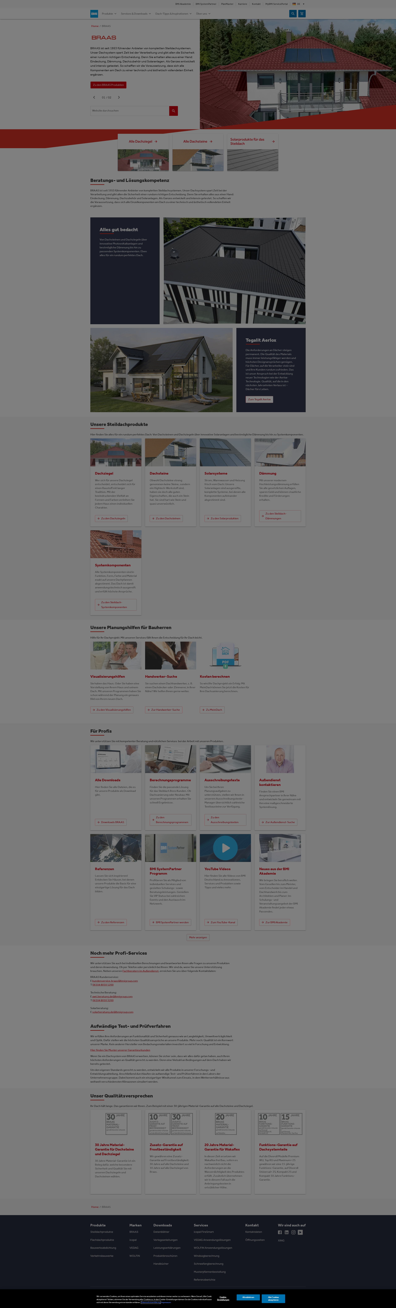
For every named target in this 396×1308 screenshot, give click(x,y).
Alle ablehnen (248, 1297)
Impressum (166, 1302)
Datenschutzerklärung (150, 1302)
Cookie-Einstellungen (223, 1298)
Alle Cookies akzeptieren (273, 1298)
